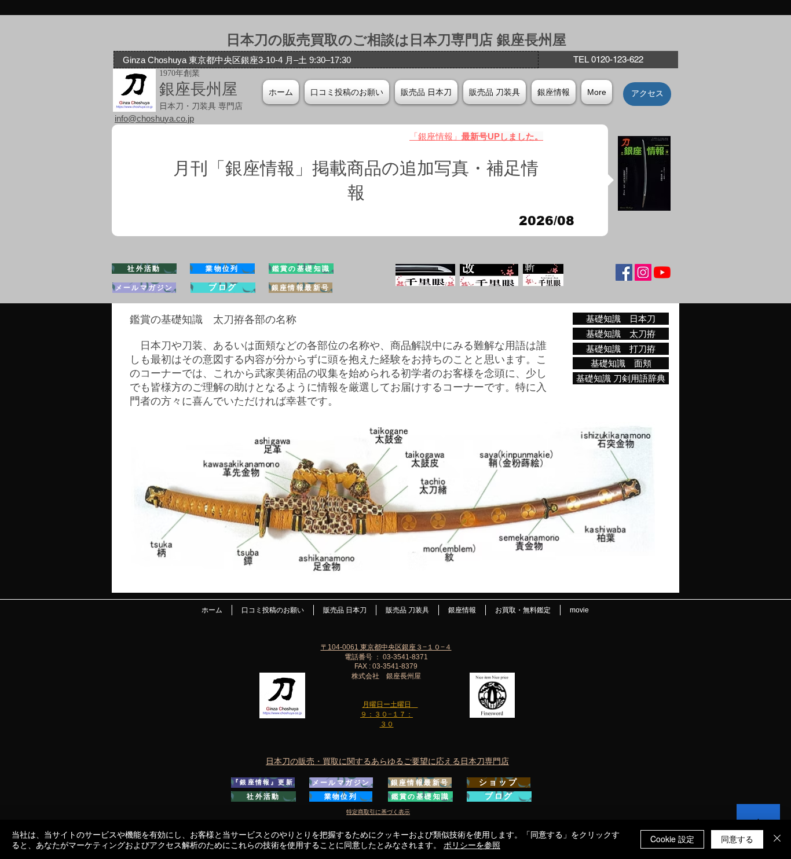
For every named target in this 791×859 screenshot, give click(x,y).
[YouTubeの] (662, 272)
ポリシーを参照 (472, 844)
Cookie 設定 (672, 839)
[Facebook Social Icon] (624, 272)
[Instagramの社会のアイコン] (643, 272)
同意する (737, 839)
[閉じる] (777, 839)
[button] (553, 92)
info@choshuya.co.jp (154, 118)
